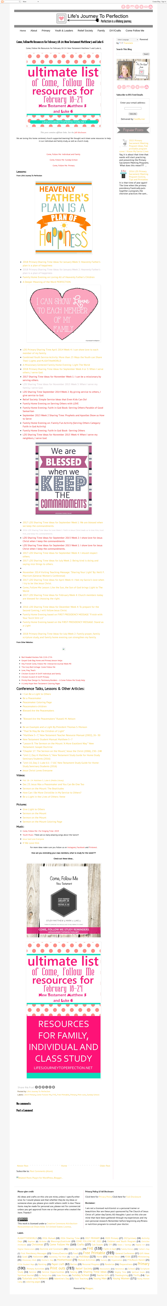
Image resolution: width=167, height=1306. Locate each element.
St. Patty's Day (45, 1275)
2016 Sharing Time (70, 1238)
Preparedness (126, 1264)
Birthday (43, 1241)
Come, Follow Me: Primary (64, 165)
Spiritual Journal (26, 1275)
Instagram (71, 847)
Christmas (37, 1244)
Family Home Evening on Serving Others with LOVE (51, 403)
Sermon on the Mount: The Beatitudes (43, 788)
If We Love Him (31, 843)
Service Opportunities (53, 1271)
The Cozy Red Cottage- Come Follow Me (38, 667)
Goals (25, 1256)
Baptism (31, 1241)
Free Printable (63, 1094)
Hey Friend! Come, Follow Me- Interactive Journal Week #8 (46, 663)
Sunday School (93, 1094)
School (131, 1268)
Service (32, 1271)
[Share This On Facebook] (36, 1088)
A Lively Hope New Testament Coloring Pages (40, 683)
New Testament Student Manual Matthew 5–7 (48, 739)
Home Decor (114, 1256)
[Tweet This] (40, 1088)
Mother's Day (47, 1260)
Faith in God (109, 1248)
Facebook (81, 847)
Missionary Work (29, 1260)
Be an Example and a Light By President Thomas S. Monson (55, 727)
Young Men (100, 1278)
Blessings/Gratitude (60, 1241)
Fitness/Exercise (60, 1253)
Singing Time (120, 1272)
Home (23, 30)
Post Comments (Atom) (41, 1171)
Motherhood (64, 1260)
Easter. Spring (75, 1248)
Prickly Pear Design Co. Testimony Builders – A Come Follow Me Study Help (53, 680)
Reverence (119, 1268)
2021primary (130, 1238)
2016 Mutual (48, 1238)
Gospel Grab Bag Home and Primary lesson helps (41, 660)
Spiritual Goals (138, 1272)
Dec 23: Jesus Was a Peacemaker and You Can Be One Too (53, 784)
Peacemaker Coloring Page (37, 702)
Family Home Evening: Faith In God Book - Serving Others (54, 430)
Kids (127, 1256)
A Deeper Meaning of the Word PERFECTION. (47, 281)
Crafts (80, 1244)
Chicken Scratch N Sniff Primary (35, 677)
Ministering (143, 1256)
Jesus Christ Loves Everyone (37, 770)
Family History (127, 1249)
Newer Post (22, 1165)
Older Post (105, 1165)
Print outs (81, 1094)
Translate (128, 43)
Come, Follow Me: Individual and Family (64, 154)
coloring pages (33, 1281)
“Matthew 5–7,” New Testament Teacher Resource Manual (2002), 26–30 (61, 735)
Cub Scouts (97, 1244)
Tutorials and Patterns (35, 1278)
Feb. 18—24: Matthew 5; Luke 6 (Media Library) (43, 780)
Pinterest (93, 847)
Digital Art (140, 1244)
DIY (110, 1244)
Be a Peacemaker (32, 698)
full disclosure (80, 132)
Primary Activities (35, 1268)
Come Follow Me (44, 1094)
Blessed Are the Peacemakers (38, 710)
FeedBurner (139, 119)
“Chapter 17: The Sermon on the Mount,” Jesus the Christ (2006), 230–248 (62, 751)
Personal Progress (91, 1264)
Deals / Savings (124, 1244)
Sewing (73, 1271)
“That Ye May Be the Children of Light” (44, 731)
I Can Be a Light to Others (37, 694)
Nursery (104, 1260)
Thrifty (136, 1275)
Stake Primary (62, 1275)
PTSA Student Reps (26, 1264)
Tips (147, 1275)
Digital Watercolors (26, 1249)
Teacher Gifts (103, 1275)
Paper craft (58, 1264)
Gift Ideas (144, 1253)
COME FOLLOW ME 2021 (89, 1241)
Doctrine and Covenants (51, 1248)
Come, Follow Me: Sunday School (63, 160)
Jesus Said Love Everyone (33, 839)
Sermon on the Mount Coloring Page (42, 821)
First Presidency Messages (34, 1253)
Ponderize (109, 1264)
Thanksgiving (121, 1275)
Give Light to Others (34, 809)
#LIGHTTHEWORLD (27, 1238)
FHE (54, 1094)
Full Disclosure (133, 1196)
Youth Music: (28, 835)
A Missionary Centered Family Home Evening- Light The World (56, 364)
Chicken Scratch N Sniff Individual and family (41, 673)
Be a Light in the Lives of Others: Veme (44, 796)
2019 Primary (30, 1094)
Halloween (38, 1256)
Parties (73, 1264)
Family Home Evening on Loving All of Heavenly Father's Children (59, 277)
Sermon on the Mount (34, 813)
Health (73, 1257)
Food (75, 1253)
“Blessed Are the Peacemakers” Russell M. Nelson (49, 718)
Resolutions (105, 1268)
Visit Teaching (81, 1278)
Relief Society (84, 1268)
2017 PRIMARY (92, 1238)
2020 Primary (111, 1238)
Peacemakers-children (35, 706)
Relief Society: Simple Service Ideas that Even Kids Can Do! (55, 399)
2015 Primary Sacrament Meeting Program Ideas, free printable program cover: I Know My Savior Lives (133, 146)
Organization (116, 1260)
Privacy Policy (105, 1196)
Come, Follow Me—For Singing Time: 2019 (41, 831)
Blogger (89, 1288)
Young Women (121, 1278)
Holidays (84, 1256)
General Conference (125, 1253)
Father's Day (143, 1249)
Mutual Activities (86, 1259)
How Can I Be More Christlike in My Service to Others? (52, 792)
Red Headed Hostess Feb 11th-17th (36, 657)
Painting (42, 1264)
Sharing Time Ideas (95, 1272)
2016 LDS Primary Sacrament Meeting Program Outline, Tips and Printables (138, 175)
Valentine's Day (61, 1278)
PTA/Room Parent (136, 1259)
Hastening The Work (57, 1256)
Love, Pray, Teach (28, 670)
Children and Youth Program (121, 1241)
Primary (73, 1094)
